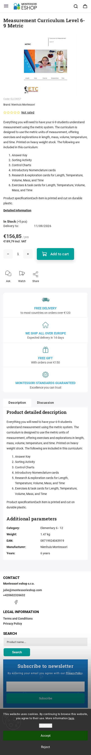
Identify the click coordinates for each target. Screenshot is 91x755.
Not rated (27, 112)
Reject (45, 747)
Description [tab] (17, 403)
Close (81, 288)
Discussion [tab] (45, 403)
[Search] (76, 6)
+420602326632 (14, 595)
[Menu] (6, 6)
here (71, 718)
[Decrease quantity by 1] (8, 254)
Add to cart (59, 254)
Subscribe (45, 698)
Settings (46, 725)
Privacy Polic (73, 673)
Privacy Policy (12, 623)
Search (17, 652)
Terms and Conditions (18, 618)
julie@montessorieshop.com (22, 590)
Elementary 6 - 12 (51, 528)
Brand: (19, 104)
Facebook (16, 602)
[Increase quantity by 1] (28, 254)
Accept (46, 736)
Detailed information (17, 210)
